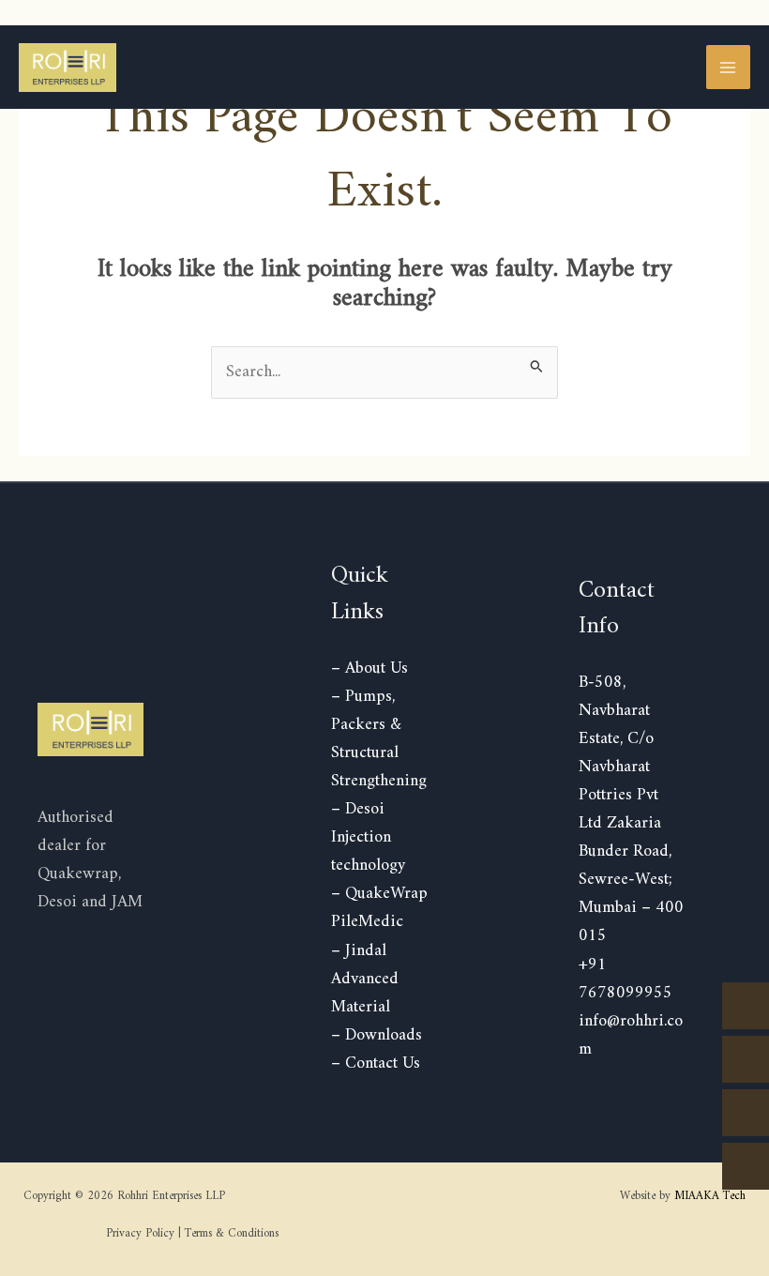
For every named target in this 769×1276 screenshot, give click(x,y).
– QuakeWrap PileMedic (379, 907)
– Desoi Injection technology (368, 837)
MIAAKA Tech (710, 1196)
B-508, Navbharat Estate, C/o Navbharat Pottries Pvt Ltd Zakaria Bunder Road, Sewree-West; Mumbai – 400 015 (631, 809)
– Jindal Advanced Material (365, 979)
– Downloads (376, 1035)
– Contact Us (375, 1063)
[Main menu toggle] (728, 67)
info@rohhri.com (631, 1035)
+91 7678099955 (625, 979)
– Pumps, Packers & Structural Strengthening (379, 739)
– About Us (369, 668)
